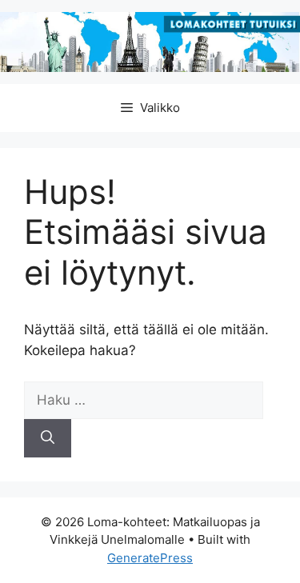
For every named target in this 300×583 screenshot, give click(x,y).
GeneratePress (150, 557)
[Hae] (47, 438)
